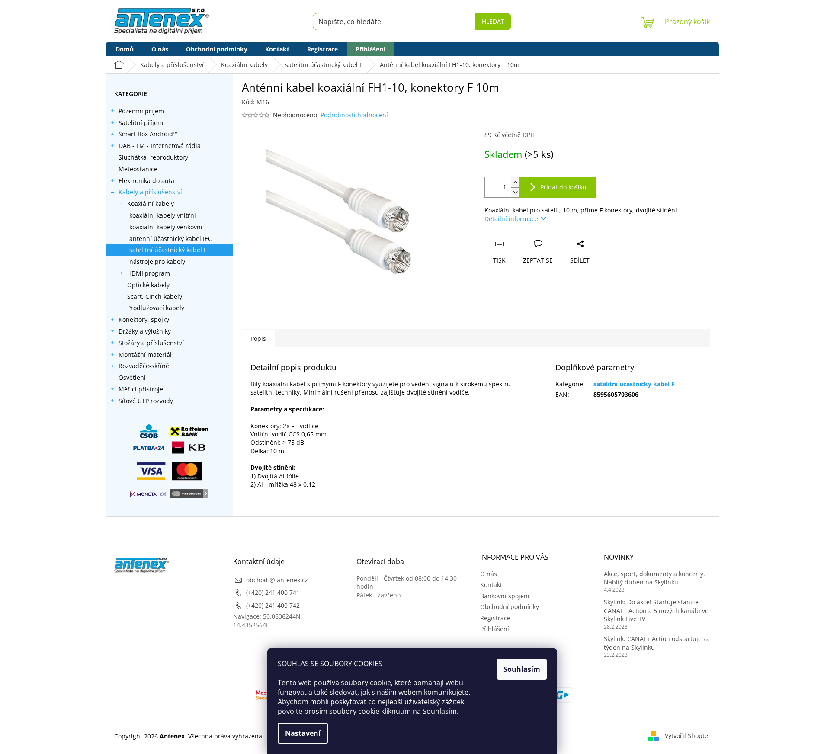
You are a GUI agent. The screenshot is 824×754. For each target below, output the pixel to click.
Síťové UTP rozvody (146, 401)
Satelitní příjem (141, 123)
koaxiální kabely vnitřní (162, 215)
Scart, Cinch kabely (154, 296)
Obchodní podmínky (509, 607)
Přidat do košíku (563, 187)
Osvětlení (132, 377)
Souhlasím (521, 669)
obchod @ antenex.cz (277, 580)
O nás (488, 574)
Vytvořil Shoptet (687, 736)
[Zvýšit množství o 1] (515, 182)
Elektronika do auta (146, 180)
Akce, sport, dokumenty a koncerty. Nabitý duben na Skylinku (654, 578)
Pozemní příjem (141, 111)
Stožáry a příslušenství (151, 343)
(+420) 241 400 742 (273, 605)
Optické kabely (148, 285)
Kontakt (491, 585)
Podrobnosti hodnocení (354, 115)
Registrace (495, 618)
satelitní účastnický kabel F (168, 250)
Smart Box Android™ (148, 134)
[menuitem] (124, 49)
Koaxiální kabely (150, 203)
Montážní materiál (145, 354)
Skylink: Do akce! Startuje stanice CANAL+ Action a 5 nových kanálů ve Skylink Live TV (656, 610)
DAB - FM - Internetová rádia (160, 145)
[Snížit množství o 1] (515, 192)
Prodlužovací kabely (155, 308)
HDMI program (148, 273)
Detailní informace (511, 219)
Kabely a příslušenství (150, 192)
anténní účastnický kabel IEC (170, 238)
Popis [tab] (258, 338)
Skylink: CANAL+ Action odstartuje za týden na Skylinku (657, 643)
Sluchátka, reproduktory (153, 157)
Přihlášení (494, 629)
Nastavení (303, 733)
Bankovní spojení (504, 596)
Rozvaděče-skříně (144, 366)
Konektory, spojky (144, 319)
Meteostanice (138, 169)
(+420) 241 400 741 (273, 592)
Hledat (493, 21)
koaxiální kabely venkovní (165, 227)
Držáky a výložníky (145, 331)
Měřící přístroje (141, 389)
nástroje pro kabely (157, 261)
